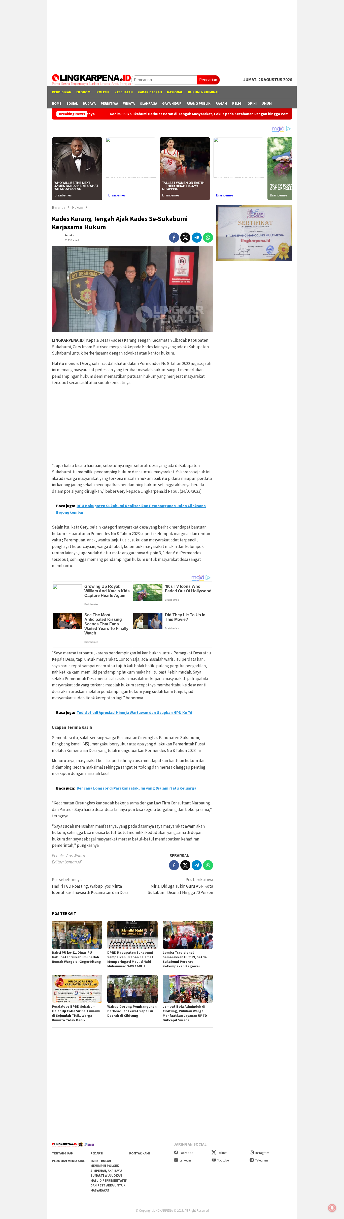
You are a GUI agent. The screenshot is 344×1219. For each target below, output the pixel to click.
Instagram (262, 1153)
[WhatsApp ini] (208, 238)
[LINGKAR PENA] (91, 79)
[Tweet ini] (185, 238)
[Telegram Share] (197, 238)
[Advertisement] (172, 35)
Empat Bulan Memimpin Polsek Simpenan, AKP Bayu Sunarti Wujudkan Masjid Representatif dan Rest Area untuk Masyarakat (108, 1176)
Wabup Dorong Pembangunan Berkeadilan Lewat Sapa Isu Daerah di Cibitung (132, 1011)
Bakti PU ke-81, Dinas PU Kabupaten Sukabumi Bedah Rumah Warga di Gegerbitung (76, 957)
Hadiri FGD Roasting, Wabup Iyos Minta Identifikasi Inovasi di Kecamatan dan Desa (90, 886)
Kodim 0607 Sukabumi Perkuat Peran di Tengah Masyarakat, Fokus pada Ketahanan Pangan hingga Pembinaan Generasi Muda (177, 114)
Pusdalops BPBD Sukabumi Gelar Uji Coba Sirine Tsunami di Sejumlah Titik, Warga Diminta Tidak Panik (76, 1013)
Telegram (261, 1160)
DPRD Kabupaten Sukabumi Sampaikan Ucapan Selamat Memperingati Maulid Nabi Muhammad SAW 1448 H (130, 959)
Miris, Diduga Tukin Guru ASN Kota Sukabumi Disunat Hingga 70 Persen (180, 886)
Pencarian (208, 79)
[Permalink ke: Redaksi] (57, 237)
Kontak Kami (139, 1153)
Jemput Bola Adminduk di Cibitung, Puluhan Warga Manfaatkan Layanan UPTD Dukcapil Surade (185, 1013)
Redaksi (96, 1153)
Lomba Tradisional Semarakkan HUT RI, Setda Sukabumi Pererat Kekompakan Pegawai (185, 959)
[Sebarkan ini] (174, 238)
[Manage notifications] (332, 1208)
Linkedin (185, 1160)
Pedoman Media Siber (69, 1161)
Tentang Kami (63, 1153)
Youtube (223, 1160)
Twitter (222, 1153)
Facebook (186, 1153)
